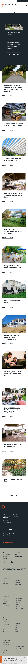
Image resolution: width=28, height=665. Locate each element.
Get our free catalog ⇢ (11, 659)
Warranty (5, 558)
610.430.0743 (8, 542)
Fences (7, 576)
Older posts (20, 494)
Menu (25, 6)
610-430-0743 (23, 1)
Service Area (18, 556)
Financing (17, 552)
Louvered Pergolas (7, 578)
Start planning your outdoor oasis (13, 660)
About (4, 552)
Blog (16, 554)
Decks (4, 576)
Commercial (6, 554)
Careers (5, 556)
